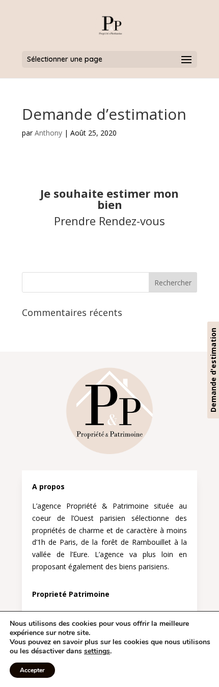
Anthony (48, 133)
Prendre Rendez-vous (109, 220)
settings (97, 651)
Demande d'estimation (213, 370)
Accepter (32, 670)
